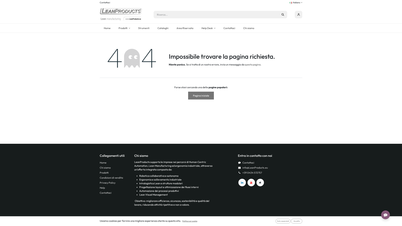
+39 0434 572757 (252, 172)
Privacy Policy (107, 182)
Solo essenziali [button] (283, 221)
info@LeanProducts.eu (255, 167)
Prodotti (104, 172)
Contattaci (105, 2)
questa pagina (253, 64)
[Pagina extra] (260, 182)
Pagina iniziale (201, 95)
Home (103, 162)
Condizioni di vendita (111, 177)
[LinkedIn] (242, 182)
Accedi (298, 14)
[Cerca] (282, 14)
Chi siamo (105, 167)
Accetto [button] (296, 221)
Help (102, 187)
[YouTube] (251, 182)
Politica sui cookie (189, 221)
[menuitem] (107, 28)
